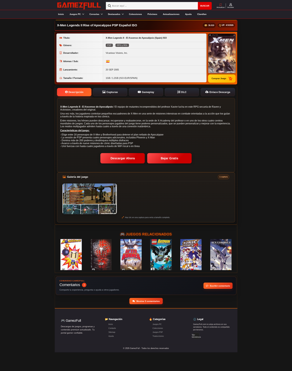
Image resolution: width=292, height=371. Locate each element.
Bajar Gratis (169, 158)
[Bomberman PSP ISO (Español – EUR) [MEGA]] (71, 254)
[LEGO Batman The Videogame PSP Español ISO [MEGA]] (161, 254)
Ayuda (188, 14)
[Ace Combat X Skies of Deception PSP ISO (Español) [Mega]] (221, 254)
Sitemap (111, 332)
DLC (183, 92)
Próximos (152, 14)
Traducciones (158, 336)
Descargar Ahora (123, 158)
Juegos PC (157, 324)
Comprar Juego (219, 78)
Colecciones (135, 14)
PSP (109, 45)
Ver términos (196, 336)
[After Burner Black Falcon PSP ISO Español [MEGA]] (131, 254)
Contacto (112, 328)
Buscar (204, 6)
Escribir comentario (219, 286)
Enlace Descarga (219, 92)
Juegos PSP (158, 332)
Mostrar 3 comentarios (148, 301)
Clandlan (202, 14)
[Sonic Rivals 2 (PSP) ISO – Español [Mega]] (191, 254)
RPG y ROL (122, 45)
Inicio (61, 14)
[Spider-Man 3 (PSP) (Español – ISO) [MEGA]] (101, 254)
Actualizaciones (171, 14)
